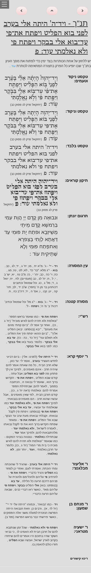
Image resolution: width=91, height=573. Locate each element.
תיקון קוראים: (76, 180)
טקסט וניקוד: (77, 111)
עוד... (12, 66)
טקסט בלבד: (77, 146)
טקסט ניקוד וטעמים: (78, 79)
